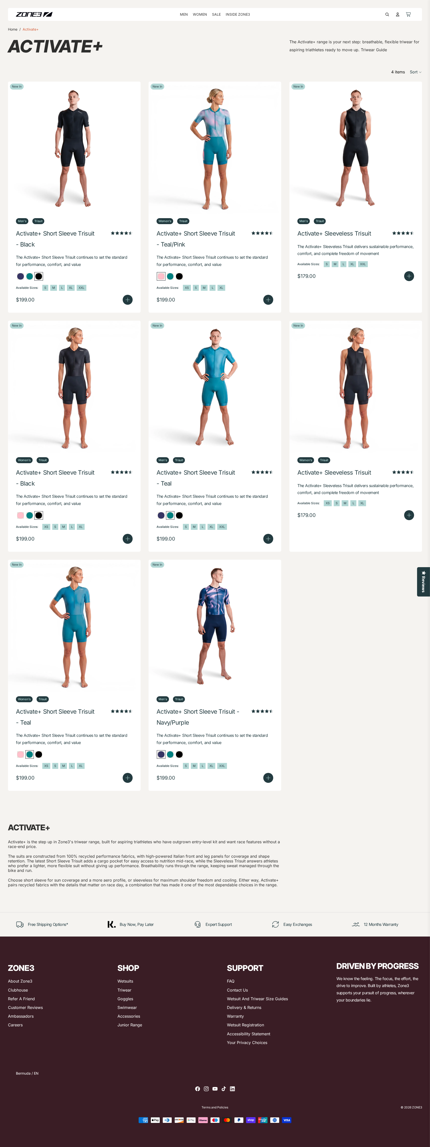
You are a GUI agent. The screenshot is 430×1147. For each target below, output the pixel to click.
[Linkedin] (232, 1089)
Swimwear (127, 1007)
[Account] (397, 14)
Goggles (125, 998)
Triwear (124, 990)
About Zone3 (20, 981)
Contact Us (237, 990)
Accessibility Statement (248, 1033)
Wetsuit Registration (245, 1024)
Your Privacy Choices (247, 1042)
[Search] (387, 14)
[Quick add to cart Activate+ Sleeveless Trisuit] (409, 276)
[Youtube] (215, 1089)
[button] (416, 72)
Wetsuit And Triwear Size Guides (257, 998)
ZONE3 (417, 1107)
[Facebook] (198, 1089)
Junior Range (129, 1024)
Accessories (128, 1016)
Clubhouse (18, 990)
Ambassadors (21, 1016)
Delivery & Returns (244, 1007)
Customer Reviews (25, 1007)
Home (12, 29)
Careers (15, 1024)
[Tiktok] (224, 1089)
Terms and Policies (215, 1107)
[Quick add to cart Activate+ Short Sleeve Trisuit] (128, 300)
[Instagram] (206, 1089)
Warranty (235, 1016)
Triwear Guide (374, 49)
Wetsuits (125, 981)
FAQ (230, 981)
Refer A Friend (21, 998)
